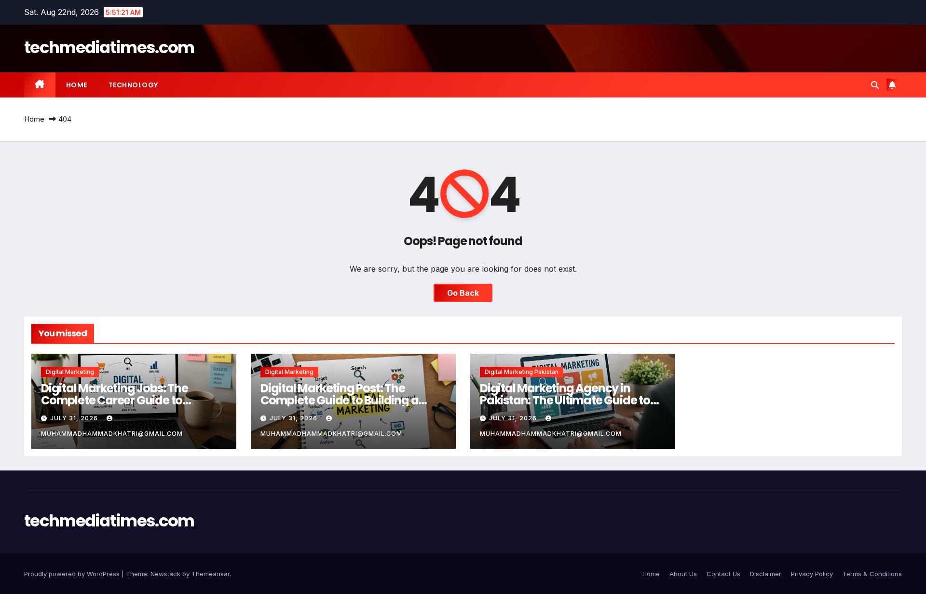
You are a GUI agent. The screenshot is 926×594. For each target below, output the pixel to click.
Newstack (165, 574)
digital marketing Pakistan (521, 371)
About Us (683, 574)
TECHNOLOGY (133, 85)
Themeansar (210, 574)
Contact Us (723, 574)
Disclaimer (765, 574)
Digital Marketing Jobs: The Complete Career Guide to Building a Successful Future (117, 400)
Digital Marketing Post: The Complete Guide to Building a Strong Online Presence (339, 400)
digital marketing (70, 371)
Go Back (463, 293)
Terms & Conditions (872, 574)
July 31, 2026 (75, 418)
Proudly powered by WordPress (73, 574)
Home (76, 85)
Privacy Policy (812, 574)
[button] (875, 85)
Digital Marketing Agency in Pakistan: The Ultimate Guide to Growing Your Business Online (565, 400)
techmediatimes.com (109, 47)
